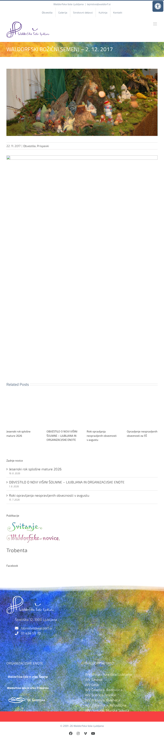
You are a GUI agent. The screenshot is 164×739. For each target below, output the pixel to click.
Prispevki (43, 146)
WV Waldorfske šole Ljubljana (108, 674)
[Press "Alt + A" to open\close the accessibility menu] (157, 6)
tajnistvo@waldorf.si (99, 4)
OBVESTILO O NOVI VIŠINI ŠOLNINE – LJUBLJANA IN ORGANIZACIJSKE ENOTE (62, 435)
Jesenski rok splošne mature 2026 (18, 433)
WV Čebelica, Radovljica (103, 690)
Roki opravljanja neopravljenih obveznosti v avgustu (102, 435)
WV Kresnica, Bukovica (102, 700)
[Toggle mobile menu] (155, 24)
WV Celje (92, 684)
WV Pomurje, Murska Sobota (107, 710)
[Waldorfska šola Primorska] (27, 686)
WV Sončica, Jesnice (100, 695)
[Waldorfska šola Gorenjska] (27, 698)
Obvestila (29, 146)
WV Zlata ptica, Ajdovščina (105, 705)
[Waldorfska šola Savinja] (27, 674)
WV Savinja (93, 679)
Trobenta (16, 550)
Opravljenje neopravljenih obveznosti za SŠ (142, 433)
